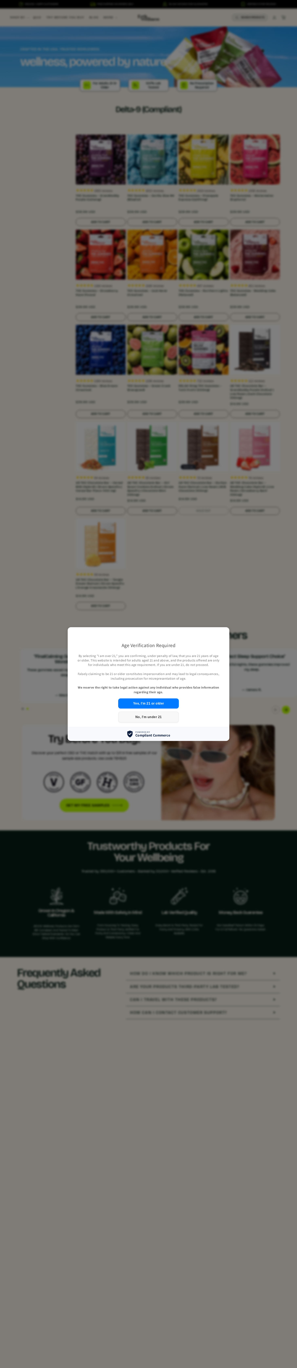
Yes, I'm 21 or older (148, 703)
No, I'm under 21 (148, 717)
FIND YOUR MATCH (247, 1352)
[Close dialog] (287, 1299)
